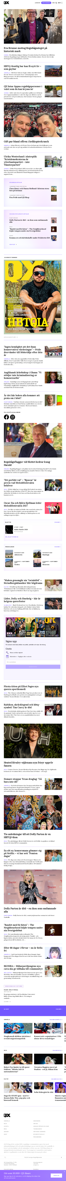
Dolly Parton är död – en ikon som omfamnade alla (28, 221)
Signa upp (56, 1175)
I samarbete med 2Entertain (17, 186)
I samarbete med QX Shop (17, 195)
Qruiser (6, 1131)
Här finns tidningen (39, 1131)
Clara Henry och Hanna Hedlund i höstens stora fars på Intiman (29, 190)
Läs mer (6, 1001)
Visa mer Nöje (57, 1050)
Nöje (10, 226)
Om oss (35, 1123)
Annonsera (36, 1121)
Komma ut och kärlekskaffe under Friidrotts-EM (29, 238)
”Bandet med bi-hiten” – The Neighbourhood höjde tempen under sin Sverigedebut (27, 230)
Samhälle (7, 1121)
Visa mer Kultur (56, 1079)
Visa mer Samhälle (55, 1019)
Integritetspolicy (39, 1134)
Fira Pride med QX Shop (19, 197)
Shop (5, 1134)
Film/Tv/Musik (13, 218)
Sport (11, 235)
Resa (5, 1129)
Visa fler (12, 244)
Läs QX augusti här (10, 337)
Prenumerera (46, 2)
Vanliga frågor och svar (41, 1126)
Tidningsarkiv (37, 1129)
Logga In (37, 2)
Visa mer (57, 522)
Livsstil (6, 1126)
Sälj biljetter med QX (11, 537)
